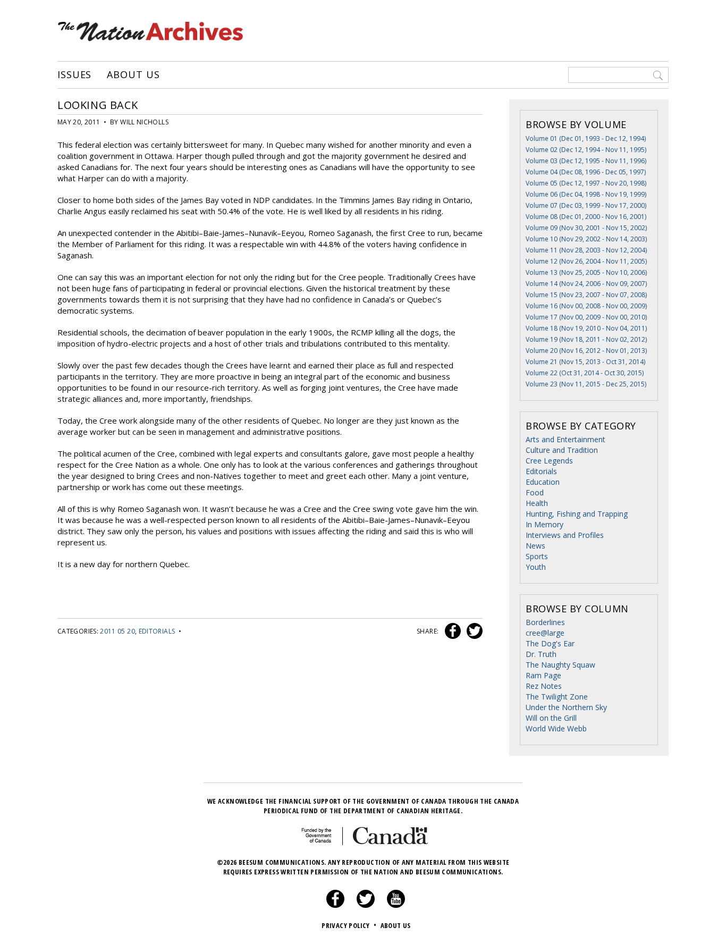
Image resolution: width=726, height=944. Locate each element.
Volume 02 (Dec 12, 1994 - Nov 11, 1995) (586, 149)
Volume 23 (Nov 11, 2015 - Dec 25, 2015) (586, 384)
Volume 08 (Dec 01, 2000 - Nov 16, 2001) (586, 216)
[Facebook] (335, 905)
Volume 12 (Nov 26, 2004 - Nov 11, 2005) (586, 261)
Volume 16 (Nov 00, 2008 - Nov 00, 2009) (586, 305)
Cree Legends (549, 461)
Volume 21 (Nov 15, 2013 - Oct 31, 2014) (585, 361)
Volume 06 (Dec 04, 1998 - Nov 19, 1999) (586, 194)
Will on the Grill (551, 718)
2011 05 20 (117, 631)
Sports (537, 556)
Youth (536, 567)
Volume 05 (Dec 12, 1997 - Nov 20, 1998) (586, 183)
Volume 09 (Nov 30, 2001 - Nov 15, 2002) (586, 227)
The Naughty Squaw (560, 665)
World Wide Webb (556, 728)
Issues (74, 75)
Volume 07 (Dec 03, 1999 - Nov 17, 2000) (586, 205)
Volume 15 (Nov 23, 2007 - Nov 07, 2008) (586, 294)
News (535, 546)
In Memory (544, 524)
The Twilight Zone (557, 697)
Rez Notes (544, 686)
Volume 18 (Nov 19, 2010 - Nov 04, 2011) (586, 328)
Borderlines (545, 622)
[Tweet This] (472, 631)
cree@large (545, 633)
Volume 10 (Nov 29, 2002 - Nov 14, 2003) (586, 238)
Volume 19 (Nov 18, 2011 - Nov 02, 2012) (586, 339)
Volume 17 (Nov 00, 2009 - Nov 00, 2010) (586, 317)
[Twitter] (365, 905)
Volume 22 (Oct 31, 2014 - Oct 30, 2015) (585, 372)
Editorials (157, 631)
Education (543, 482)
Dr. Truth (541, 654)
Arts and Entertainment (565, 439)
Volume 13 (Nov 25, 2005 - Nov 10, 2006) (586, 272)
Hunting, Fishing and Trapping (577, 514)
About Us (133, 75)
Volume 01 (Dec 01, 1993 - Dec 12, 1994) (586, 138)
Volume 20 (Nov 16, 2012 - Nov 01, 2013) (586, 350)
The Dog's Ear (550, 643)
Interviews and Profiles (565, 535)
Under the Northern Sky (566, 707)
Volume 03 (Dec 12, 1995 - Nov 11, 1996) (586, 160)
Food (535, 492)
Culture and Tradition (562, 450)
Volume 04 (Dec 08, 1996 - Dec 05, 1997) (586, 171)
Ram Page (543, 675)
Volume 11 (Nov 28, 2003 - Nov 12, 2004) (586, 250)
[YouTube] (396, 905)
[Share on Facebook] (451, 631)
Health (537, 503)
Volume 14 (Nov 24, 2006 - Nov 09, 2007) (586, 283)
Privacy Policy (349, 925)
